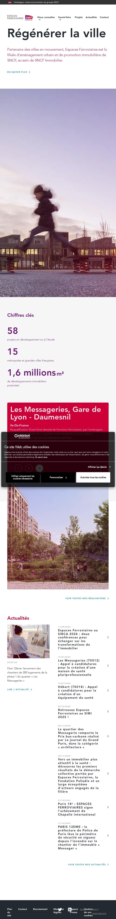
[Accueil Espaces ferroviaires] (20, 18)
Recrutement (40, 909)
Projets (79, 17)
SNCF (83, 909)
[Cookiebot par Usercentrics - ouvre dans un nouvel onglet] (16, 436)
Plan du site (9, 912)
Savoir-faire (64, 17)
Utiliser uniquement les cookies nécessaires (22, 477)
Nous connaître (46, 17)
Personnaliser (56, 477)
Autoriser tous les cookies (93, 477)
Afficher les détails (97, 466)
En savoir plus (41, 457)
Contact (104, 17)
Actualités (91, 17)
